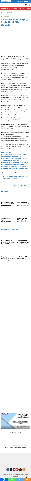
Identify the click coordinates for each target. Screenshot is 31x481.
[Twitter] (11, 469)
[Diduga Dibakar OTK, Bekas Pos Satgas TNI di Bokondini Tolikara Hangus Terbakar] (7, 197)
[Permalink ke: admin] (2, 28)
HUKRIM (3, 16)
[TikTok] (20, 469)
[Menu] (2, 4)
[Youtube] (17, 469)
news (7, 16)
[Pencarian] (29, 4)
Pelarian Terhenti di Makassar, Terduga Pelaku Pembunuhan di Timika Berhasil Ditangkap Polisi (14, 167)
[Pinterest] (14, 469)
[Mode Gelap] (26, 4)
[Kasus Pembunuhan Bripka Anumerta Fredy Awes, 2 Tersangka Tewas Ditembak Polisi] (23, 197)
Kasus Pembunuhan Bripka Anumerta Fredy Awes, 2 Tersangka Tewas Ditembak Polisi (15, 159)
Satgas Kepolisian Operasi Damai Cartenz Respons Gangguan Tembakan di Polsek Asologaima (14, 163)
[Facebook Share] (14, 185)
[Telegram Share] (25, 185)
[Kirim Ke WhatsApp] (28, 185)
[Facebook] (7, 469)
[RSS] (23, 469)
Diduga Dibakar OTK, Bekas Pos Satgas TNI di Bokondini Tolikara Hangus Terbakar (13, 155)
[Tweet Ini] (18, 185)
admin (6, 27)
